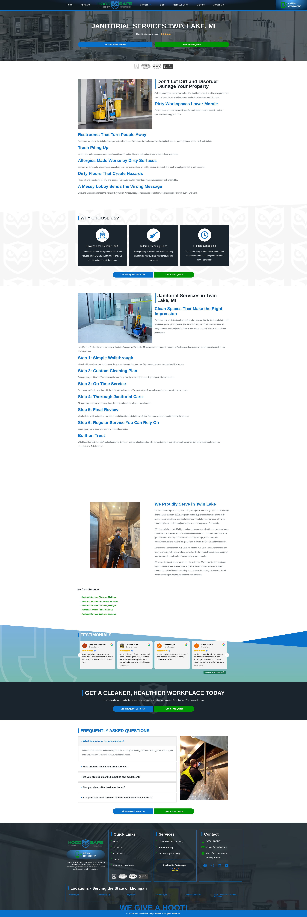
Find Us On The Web (123, 865)
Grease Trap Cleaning (169, 853)
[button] (227, 655)
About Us (85, 5)
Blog (162, 5)
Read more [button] (86, 665)
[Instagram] (212, 865)
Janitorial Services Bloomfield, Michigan (100, 601)
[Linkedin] (219, 865)
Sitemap (117, 859)
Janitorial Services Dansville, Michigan (99, 606)
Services (144, 5)
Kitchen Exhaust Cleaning (171, 841)
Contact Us (218, 5)
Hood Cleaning (166, 847)
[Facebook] (205, 865)
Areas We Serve (181, 5)
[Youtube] (226, 865)
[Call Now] (284, 5)
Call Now (292, 3)
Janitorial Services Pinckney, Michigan (99, 597)
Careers (201, 5)
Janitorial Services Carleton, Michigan (99, 614)
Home (69, 5)
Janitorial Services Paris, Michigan (97, 610)
